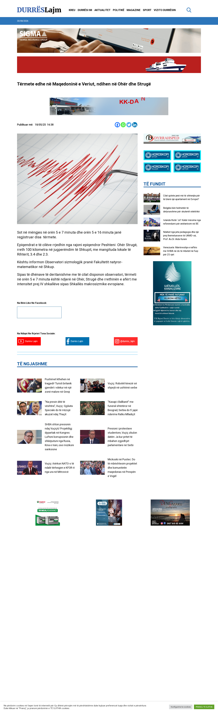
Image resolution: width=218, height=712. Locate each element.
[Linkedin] (134, 124)
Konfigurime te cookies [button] (181, 707)
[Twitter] (129, 124)
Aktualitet (102, 10)
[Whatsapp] (123, 124)
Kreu (72, 10)
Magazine (133, 10)
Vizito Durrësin (165, 10)
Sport (147, 10)
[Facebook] (117, 124)
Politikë (118, 10)
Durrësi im (85, 10)
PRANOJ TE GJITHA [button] (204, 707)
